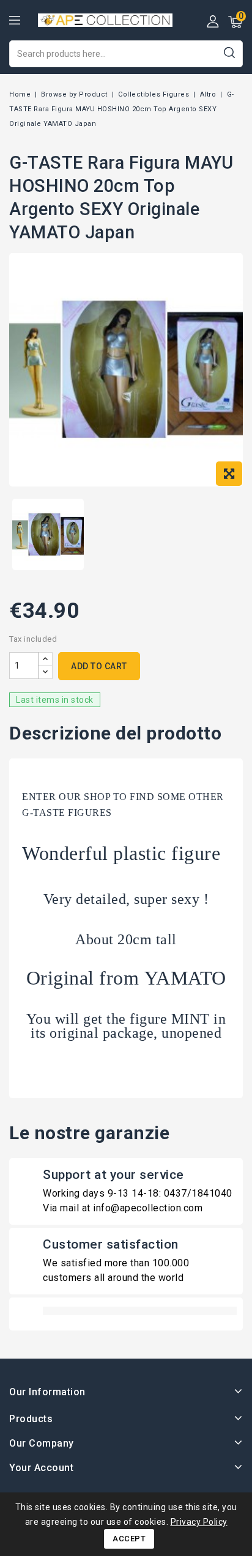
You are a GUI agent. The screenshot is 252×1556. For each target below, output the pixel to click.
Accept (129, 1538)
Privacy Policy (199, 1522)
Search (229, 52)
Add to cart (99, 666)
